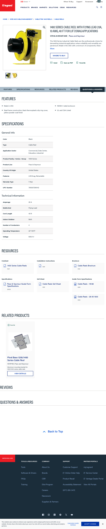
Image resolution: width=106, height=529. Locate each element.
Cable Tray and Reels (43, 19)
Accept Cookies (90, 524)
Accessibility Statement (72, 484)
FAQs (23, 478)
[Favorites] (101, 7)
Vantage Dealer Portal (94, 478)
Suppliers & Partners (50, 501)
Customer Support (70, 467)
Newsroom (46, 496)
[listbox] (24, 47)
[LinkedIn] (54, 515)
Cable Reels (59, 19)
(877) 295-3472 (69, 490)
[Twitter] (66, 515)
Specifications (23, 89)
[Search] (97, 7)
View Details (20, 373)
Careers (45, 490)
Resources (39, 89)
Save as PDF (68, 63)
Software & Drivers (28, 473)
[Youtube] (72, 515)
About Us (45, 467)
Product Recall (68, 478)
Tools (23, 467)
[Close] (102, 524)
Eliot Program (47, 484)
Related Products (57, 89)
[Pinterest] (60, 515)
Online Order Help (72, 473)
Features (8, 90)
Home (5, 19)
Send (55, 63)
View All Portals (90, 484)
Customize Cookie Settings (73, 524)
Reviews (74, 89)
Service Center (92, 473)
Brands (45, 473)
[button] (44, 27)
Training (24, 484)
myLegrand (88, 467)
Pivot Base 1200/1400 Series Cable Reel (17, 359)
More (52, 48)
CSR (43, 478)
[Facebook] (43, 515)
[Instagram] (49, 515)
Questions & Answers (92, 89)
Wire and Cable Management (21, 19)
